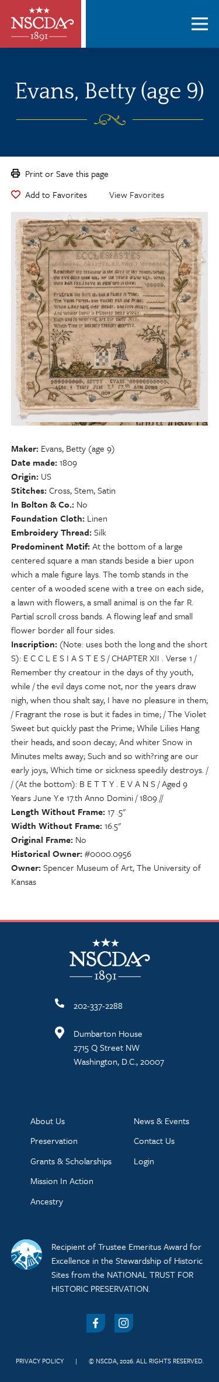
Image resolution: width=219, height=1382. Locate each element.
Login (144, 1160)
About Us (47, 1120)
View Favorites (136, 194)
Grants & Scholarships (71, 1160)
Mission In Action (61, 1180)
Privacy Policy (40, 1361)
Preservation (54, 1140)
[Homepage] (42, 23)
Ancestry (46, 1201)
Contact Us (154, 1140)
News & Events (161, 1120)
